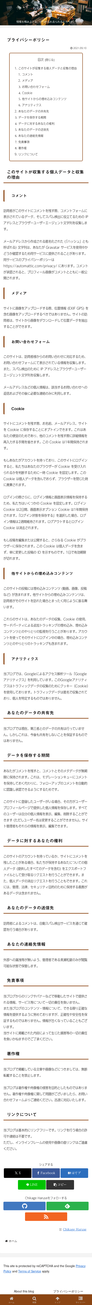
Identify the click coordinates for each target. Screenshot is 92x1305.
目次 (41, 59)
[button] (60, 1185)
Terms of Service (29, 1271)
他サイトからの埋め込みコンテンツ (44, 98)
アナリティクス (32, 105)
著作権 (22, 148)
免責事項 (24, 142)
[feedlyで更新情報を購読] (67, 1206)
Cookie (27, 93)
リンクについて (28, 154)
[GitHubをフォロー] (24, 1206)
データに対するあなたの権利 (36, 123)
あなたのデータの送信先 (33, 129)
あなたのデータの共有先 (33, 111)
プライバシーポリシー (68, 1291)
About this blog (24, 1291)
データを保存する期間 (32, 117)
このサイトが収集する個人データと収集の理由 (47, 68)
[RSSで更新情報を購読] (46, 1216)
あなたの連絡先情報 (30, 135)
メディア (27, 80)
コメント (27, 74)
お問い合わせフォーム (36, 86)
